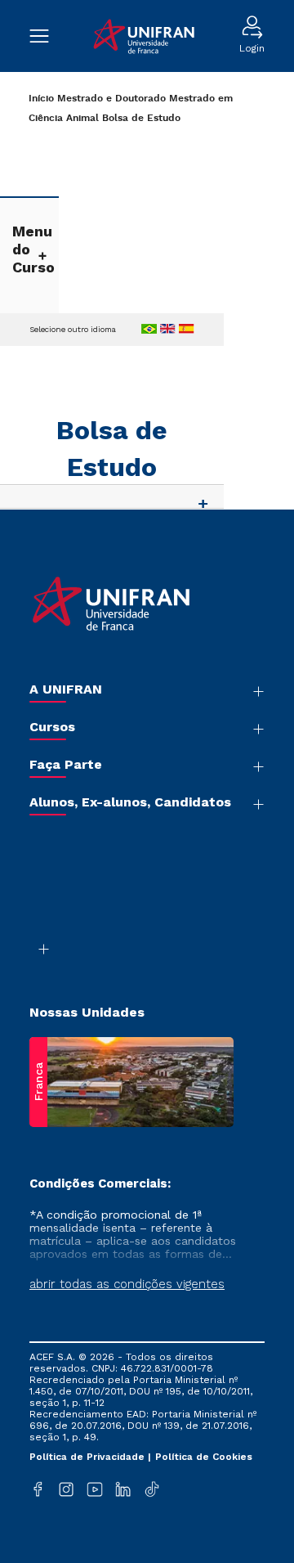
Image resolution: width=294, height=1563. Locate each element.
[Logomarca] (144, 36)
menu (47, 36)
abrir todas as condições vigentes (127, 1284)
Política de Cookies (203, 1456)
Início (41, 98)
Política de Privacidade (88, 1456)
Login (252, 48)
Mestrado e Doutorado (111, 98)
